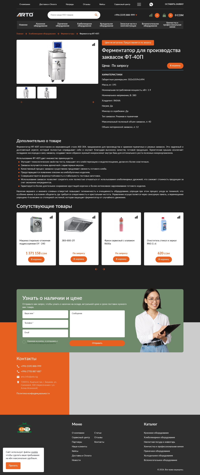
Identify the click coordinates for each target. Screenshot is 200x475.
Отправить (97, 343)
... (139, 4)
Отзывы (86, 4)
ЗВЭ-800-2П (68, 241)
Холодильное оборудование (106, 25)
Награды (70, 4)
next (103, 269)
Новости (76, 460)
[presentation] (21, 102)
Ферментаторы (67, 34)
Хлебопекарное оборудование (84, 25)
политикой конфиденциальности (41, 343)
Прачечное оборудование (62, 25)
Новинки (23, 25)
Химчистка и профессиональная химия (172, 25)
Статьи (97, 433)
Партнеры (77, 442)
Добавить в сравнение (93, 44)
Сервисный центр (122, 4)
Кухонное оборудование (40, 25)
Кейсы (102, 4)
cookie (34, 452)
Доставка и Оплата (48, 4)
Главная (20, 34)
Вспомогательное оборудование (150, 25)
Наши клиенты (79, 447)
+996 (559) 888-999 (124, 15)
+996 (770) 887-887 (31, 371)
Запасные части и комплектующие (128, 25)
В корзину (175, 66)
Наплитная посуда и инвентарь (159, 442)
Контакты (26, 359)
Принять (13, 466)
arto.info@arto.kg (29, 377)
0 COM (179, 15)
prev (96, 269)
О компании (24, 4)
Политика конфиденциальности (33, 393)
